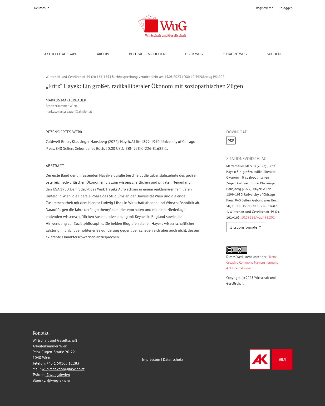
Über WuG (194, 53)
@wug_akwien (57, 374)
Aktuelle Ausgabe (60, 53)
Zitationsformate (244, 227)
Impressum (151, 359)
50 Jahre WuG (234, 53)
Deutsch (43, 7)
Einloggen (285, 8)
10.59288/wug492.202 (207, 76)
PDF (231, 140)
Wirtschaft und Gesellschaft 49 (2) (70, 76)
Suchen (274, 53)
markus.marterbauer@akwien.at (69, 111)
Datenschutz (173, 359)
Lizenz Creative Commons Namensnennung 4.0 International (252, 262)
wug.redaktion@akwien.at (63, 368)
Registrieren (264, 8)
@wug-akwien (59, 380)
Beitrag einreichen (147, 53)
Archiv (103, 53)
